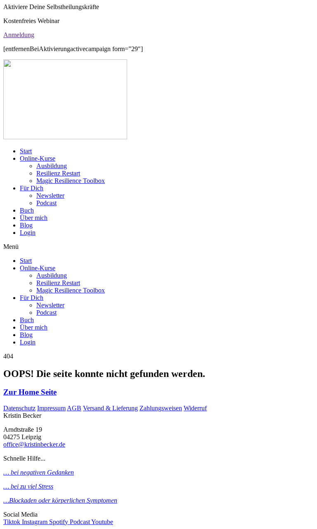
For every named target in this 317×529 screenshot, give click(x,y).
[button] (158, 246)
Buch (27, 210)
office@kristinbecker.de (34, 444)
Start (26, 150)
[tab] (158, 35)
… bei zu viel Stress (28, 486)
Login (27, 232)
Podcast (46, 202)
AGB (74, 408)
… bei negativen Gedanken (38, 472)
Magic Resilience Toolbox (70, 180)
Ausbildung (51, 165)
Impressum (51, 408)
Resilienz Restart (58, 173)
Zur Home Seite (30, 392)
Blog (26, 225)
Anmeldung (18, 34)
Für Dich (31, 188)
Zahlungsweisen (161, 408)
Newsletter (50, 195)
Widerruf (195, 408)
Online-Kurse (37, 158)
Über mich (33, 217)
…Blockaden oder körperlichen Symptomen (60, 500)
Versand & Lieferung (110, 408)
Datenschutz (19, 408)
